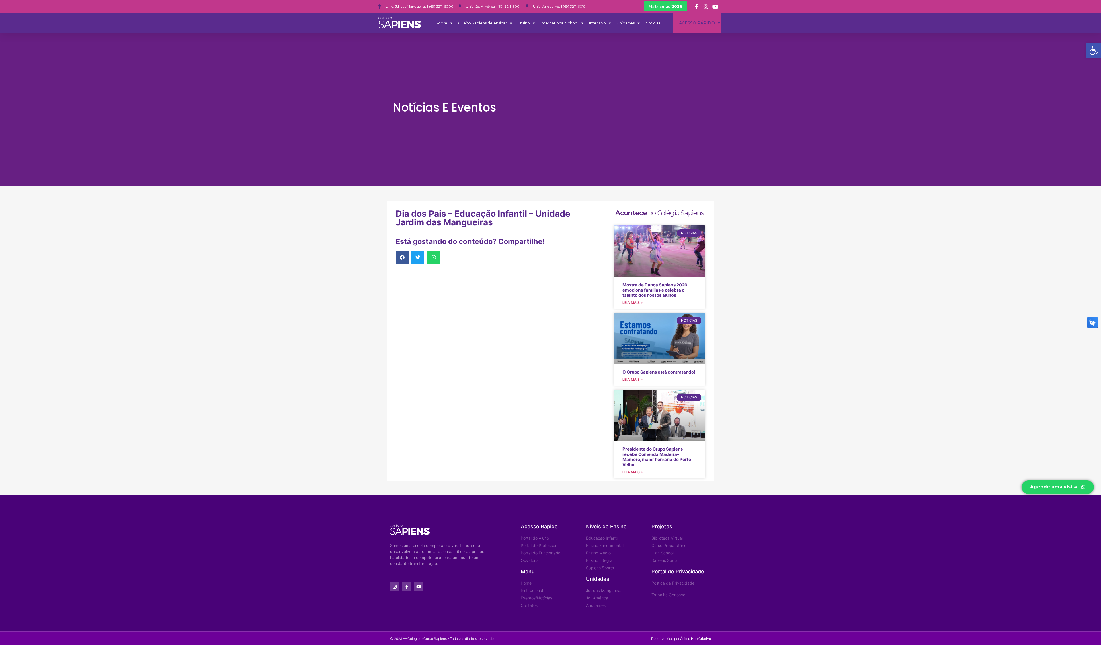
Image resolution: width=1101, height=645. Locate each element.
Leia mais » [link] (632, 302)
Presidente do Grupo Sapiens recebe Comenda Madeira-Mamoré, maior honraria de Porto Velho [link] (656, 456)
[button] (402, 257)
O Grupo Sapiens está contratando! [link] (658, 372)
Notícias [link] (652, 23)
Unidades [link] (626, 23)
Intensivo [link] (597, 23)
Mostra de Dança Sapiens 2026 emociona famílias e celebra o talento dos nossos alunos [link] (654, 290)
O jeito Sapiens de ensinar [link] (482, 23)
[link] (1093, 50)
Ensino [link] (524, 23)
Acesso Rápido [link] (697, 23)
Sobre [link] (441, 23)
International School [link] (559, 23)
